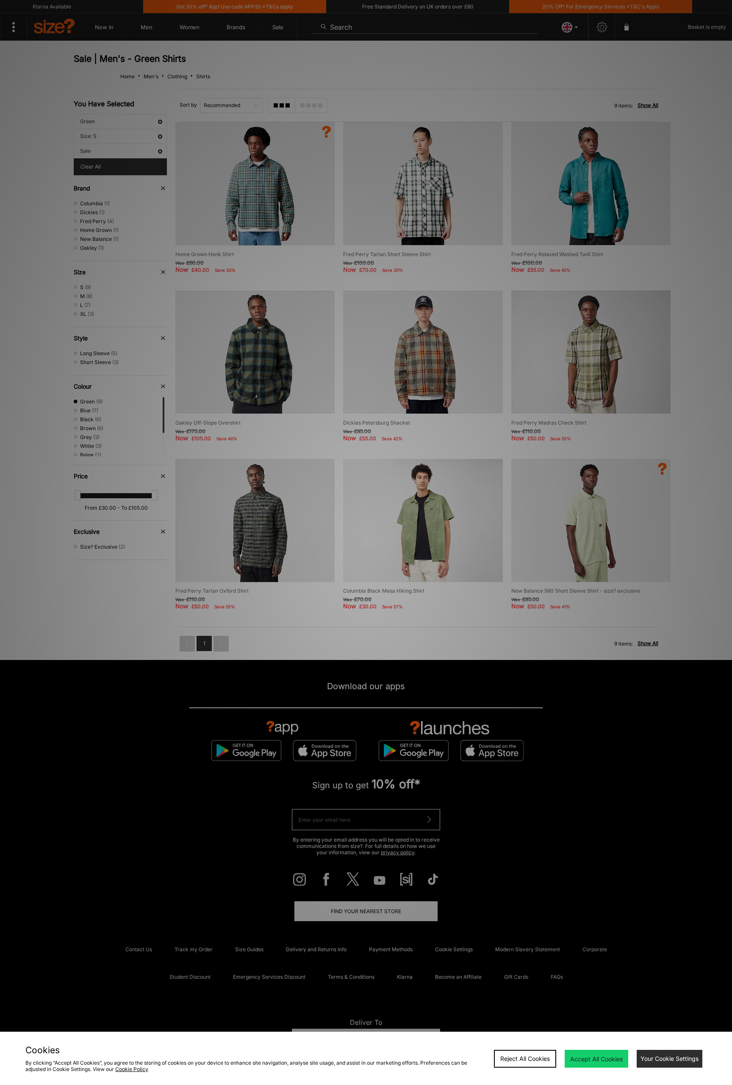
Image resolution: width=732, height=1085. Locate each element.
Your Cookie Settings (669, 1058)
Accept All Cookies (596, 1059)
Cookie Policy (131, 1069)
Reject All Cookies (525, 1058)
